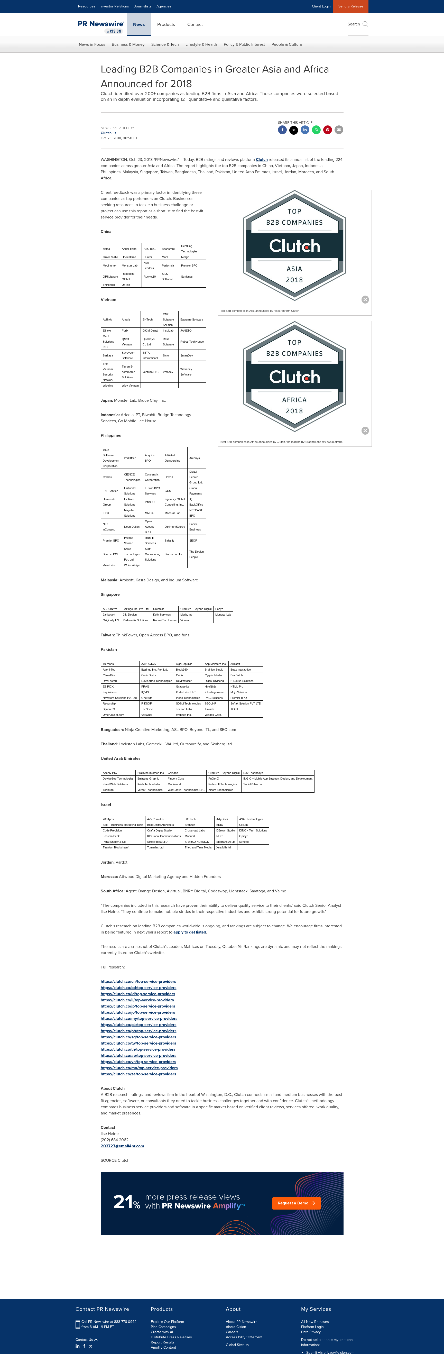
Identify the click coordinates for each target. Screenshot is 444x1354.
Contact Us (85, 1339)
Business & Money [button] (128, 44)
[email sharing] (339, 130)
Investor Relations (114, 6)
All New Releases (315, 1321)
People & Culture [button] (287, 44)
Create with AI (162, 1332)
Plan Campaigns (163, 1327)
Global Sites (236, 1345)
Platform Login (312, 1327)
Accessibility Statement (244, 1337)
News (139, 24)
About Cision (236, 1327)
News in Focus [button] (92, 44)
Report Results (162, 1342)
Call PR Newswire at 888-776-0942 (108, 1321)
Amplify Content (163, 1347)
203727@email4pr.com (122, 1146)
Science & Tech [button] (165, 44)
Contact (195, 24)
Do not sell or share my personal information (327, 1342)
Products (166, 24)
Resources (86, 6)
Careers (232, 1332)
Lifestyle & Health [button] (201, 44)
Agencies (163, 6)
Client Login (321, 6)
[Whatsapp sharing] (316, 130)
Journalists (142, 6)
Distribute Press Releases (171, 1337)
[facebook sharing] (282, 130)
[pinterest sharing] (327, 130)
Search (354, 24)
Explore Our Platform (167, 1321)
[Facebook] (84, 1346)
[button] (295, 245)
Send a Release (350, 6)
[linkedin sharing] (305, 130)
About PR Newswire (241, 1321)
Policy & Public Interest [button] (244, 44)
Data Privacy (311, 1332)
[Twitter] (91, 1346)
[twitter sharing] (293, 131)
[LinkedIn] (78, 1346)
